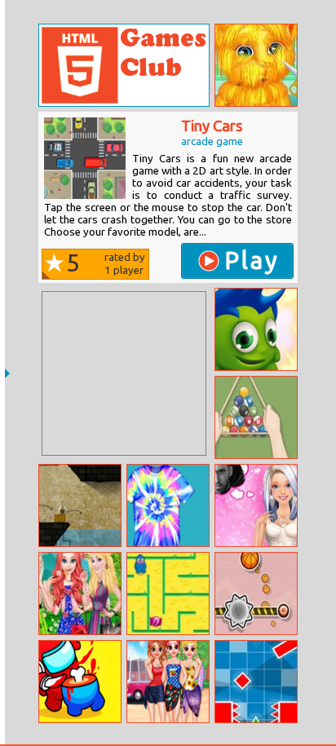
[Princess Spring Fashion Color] (80, 593)
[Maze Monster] (168, 593)
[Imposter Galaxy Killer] (80, 681)
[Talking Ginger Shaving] (256, 65)
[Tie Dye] (168, 505)
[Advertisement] (124, 373)
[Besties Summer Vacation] (168, 681)
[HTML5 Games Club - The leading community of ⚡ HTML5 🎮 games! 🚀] (124, 65)
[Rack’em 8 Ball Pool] (256, 417)
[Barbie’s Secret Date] (256, 505)
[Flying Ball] (256, 593)
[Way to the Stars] (256, 329)
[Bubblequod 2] (80, 505)
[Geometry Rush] (256, 681)
